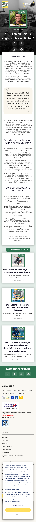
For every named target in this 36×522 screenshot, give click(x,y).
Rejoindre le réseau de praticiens (12, 456)
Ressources (6, 453)
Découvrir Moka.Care (28, 4)
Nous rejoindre (7, 450)
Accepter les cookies (18, 510)
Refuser (18, 514)
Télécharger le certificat (8, 417)
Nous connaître (7, 446)
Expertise (5, 443)
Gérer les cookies (18, 505)
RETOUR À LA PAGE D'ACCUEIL (18, 250)
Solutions (5, 437)
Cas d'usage (6, 440)
